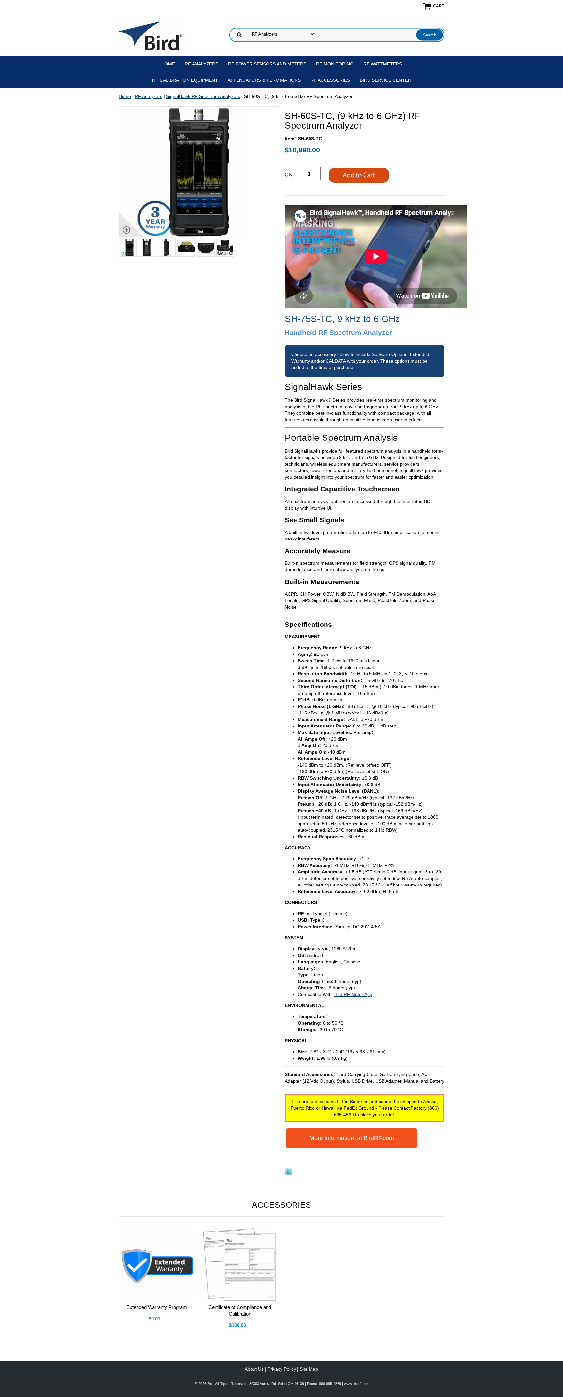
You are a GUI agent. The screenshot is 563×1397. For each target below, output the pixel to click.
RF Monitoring (335, 63)
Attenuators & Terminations (264, 80)
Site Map (309, 1369)
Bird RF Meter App (353, 994)
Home (168, 63)
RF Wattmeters (382, 63)
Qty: (289, 174)
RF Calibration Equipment (185, 80)
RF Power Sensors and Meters (267, 63)
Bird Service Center (385, 80)
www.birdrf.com (356, 1384)
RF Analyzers (201, 63)
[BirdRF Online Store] (150, 34)
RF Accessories (330, 80)
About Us (254, 1369)
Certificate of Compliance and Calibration (240, 1310)
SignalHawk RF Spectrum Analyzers (203, 96)
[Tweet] (288, 1173)
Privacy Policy (281, 1369)
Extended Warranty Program (156, 1307)
